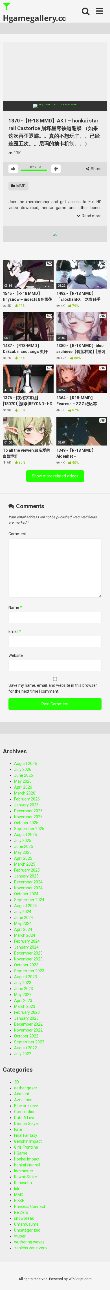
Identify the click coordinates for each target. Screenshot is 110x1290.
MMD (21, 186)
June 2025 (23, 846)
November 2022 (28, 1030)
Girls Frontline (26, 1147)
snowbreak (24, 1218)
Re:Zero (21, 1212)
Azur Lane (23, 1100)
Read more (91, 216)
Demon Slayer (26, 1123)
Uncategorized (27, 1230)
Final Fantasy (25, 1135)
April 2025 (23, 858)
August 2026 (25, 763)
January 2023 (26, 1018)
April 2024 (23, 929)
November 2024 (28, 888)
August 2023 (25, 977)
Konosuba (23, 1183)
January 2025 (26, 876)
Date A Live (24, 1117)
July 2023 (22, 982)
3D (16, 1082)
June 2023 (23, 988)
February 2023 (27, 1012)
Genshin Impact (28, 1141)
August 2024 (25, 905)
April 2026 (23, 787)
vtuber (20, 1236)
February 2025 (27, 870)
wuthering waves (29, 1242)
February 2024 (27, 941)
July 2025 (22, 840)
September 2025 (29, 828)
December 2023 (28, 953)
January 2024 (26, 947)
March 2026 (24, 793)
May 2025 (23, 852)
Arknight (21, 1094)
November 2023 (28, 959)
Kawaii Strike (25, 1177)
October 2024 (26, 894)
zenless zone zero (30, 1248)
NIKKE (19, 1200)
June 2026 (23, 775)
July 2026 (22, 769)
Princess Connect (29, 1206)
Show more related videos (55, 476)
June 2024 (23, 917)
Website (15, 655)
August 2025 (25, 834)
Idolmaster (23, 1171)
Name (15, 607)
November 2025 (28, 817)
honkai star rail (27, 1165)
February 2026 (27, 799)
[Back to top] (99, 1278)
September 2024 (29, 900)
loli (16, 1188)
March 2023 (24, 1006)
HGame (20, 1153)
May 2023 (23, 994)
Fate (18, 1129)
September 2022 (29, 1042)
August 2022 (25, 1048)
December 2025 (28, 811)
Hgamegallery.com (34, 17)
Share (96, 168)
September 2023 (29, 971)
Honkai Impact (26, 1159)
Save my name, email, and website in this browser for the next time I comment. (52, 688)
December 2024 (28, 882)
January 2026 (26, 805)
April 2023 (23, 1000)
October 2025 (26, 822)
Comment (17, 534)
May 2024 (23, 923)
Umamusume (26, 1224)
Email (14, 631)
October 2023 (26, 965)
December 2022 (28, 1024)
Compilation (25, 1111)
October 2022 (26, 1036)
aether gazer (25, 1088)
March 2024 (24, 935)
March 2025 (24, 864)
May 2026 (23, 781)
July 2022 (22, 1054)
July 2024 (22, 911)
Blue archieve (26, 1105)
